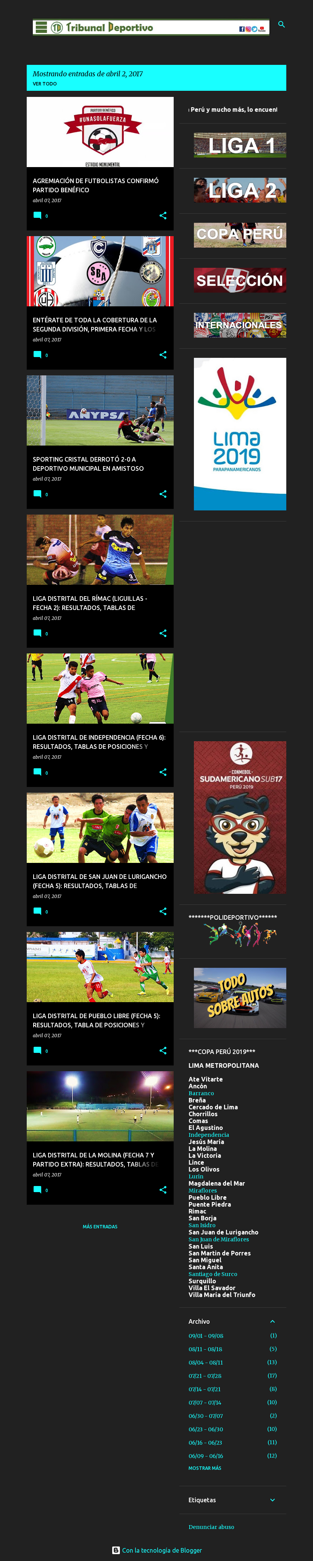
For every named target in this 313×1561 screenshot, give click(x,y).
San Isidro (202, 1225)
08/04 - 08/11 (206, 1362)
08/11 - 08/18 (205, 1349)
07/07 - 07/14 (205, 1402)
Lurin (196, 1176)
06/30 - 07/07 (206, 1416)
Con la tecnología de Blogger (161, 1550)
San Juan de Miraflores (219, 1239)
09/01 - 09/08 (206, 1335)
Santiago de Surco (213, 1274)
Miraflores (203, 1190)
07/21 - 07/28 (205, 1376)
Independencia (209, 1134)
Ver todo (45, 83)
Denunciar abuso (211, 1527)
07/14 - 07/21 (205, 1389)
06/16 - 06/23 (205, 1442)
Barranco (201, 1093)
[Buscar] (281, 24)
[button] (163, 216)
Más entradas (100, 1226)
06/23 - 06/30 (206, 1429)
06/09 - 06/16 (206, 1456)
